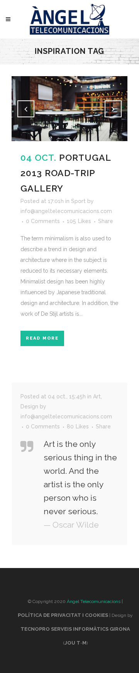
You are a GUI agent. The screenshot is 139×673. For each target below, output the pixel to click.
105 (79, 221)
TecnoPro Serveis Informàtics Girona (75, 629)
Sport (78, 201)
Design (29, 406)
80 (78, 426)
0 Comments (43, 221)
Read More (42, 338)
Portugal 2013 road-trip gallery (65, 172)
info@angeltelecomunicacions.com (66, 211)
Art (97, 396)
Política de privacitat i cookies (63, 615)
